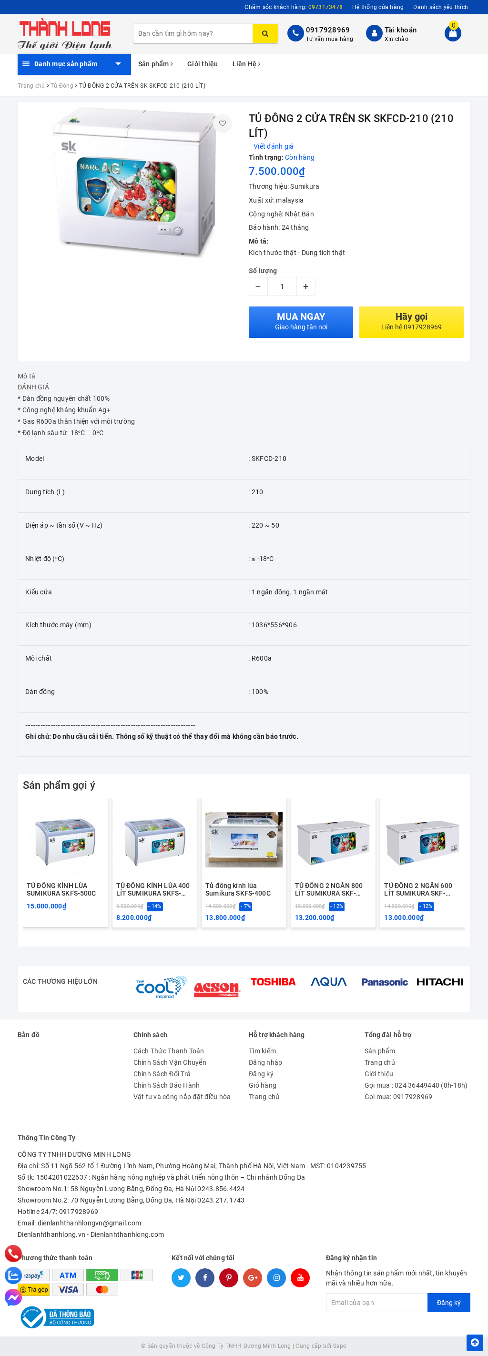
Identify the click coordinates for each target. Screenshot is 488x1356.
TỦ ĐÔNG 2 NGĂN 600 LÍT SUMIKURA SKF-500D (418, 889)
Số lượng (263, 271)
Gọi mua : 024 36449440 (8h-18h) (416, 1085)
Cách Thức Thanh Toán (168, 1051)
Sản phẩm (154, 64)
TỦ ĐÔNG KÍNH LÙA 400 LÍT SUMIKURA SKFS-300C (153, 889)
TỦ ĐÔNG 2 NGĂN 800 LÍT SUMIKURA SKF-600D (329, 889)
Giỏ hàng (262, 1085)
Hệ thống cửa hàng (378, 7)
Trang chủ (264, 1097)
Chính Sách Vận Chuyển (169, 1062)
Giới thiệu (202, 64)
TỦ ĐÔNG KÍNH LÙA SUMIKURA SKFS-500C (61, 889)
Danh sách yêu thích (440, 7)
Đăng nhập (265, 1062)
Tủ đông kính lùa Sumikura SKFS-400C (238, 889)
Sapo (340, 1346)
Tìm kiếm (262, 1051)
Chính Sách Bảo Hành (166, 1085)
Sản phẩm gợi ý (59, 785)
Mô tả (26, 376)
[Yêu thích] (222, 123)
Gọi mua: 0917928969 (399, 1097)
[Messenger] (13, 1297)
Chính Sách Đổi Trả (162, 1074)
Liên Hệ (245, 64)
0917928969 (328, 30)
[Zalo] (13, 1275)
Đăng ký (261, 1074)
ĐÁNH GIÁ (33, 387)
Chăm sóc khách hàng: (293, 7)
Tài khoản (401, 30)
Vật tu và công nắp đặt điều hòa (182, 1097)
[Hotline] (13, 1253)
